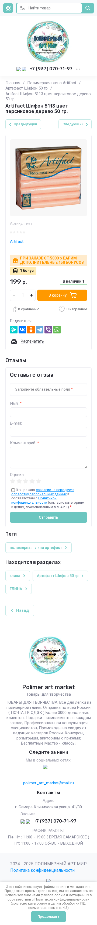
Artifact (16, 241)
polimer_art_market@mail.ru (48, 783)
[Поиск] (87, 8)
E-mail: (16, 423)
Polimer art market (48, 687)
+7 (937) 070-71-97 (50, 68)
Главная (12, 82)
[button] (8, 8)
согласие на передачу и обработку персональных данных (42, 492)
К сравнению (29, 309)
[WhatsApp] (57, 329)
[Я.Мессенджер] (14, 329)
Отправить (48, 517)
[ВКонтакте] (22, 329)
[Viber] (48, 329)
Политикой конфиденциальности (34, 500)
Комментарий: (24, 443)
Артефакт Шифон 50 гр (26, 88)
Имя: (16, 403)
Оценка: (17, 474)
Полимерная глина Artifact (51, 82)
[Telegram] (39, 329)
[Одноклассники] (31, 329)
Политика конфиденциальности (42, 870)
